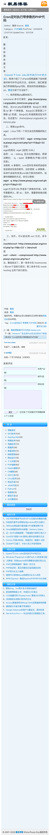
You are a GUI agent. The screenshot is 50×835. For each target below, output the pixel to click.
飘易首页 (8, 10)
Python (11, 489)
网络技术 (11, 440)
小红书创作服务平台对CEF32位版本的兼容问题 (26, 518)
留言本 (16, 10)
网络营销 (11, 454)
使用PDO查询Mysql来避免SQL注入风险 (23, 575)
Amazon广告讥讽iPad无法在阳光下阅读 (29, 333)
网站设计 (11, 458)
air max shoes (10, 342)
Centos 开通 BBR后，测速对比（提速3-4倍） (26, 540)
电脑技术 (11, 444)
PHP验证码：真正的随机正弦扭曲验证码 (23, 568)
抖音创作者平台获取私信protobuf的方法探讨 (25, 522)
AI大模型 (11, 499)
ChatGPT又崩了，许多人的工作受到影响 (23, 543)
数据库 (10, 447)
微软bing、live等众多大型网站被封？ (22, 588)
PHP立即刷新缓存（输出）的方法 (20, 564)
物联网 (10, 492)
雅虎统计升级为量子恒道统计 (18, 606)
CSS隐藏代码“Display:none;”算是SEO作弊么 (25, 595)
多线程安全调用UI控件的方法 (18, 599)
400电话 (8, 353)
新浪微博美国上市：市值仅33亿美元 (21, 592)
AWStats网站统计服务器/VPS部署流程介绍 (24, 526)
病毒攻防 (11, 451)
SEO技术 (11, 433)
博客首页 (11, 430)
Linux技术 (12, 478)
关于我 (23, 10)
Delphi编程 (12, 468)
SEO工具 (11, 475)
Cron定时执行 (16, 323)
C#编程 (11, 471)
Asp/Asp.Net (13, 437)
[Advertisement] (26, 55)
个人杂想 (11, 461)
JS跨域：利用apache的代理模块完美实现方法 (26, 560)
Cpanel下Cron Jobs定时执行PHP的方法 (23, 553)
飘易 (27, 25)
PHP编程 (18, 29)
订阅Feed (32, 10)
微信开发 (11, 496)
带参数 (25, 323)
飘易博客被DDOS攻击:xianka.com (26, 330)
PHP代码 (33, 323)
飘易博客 (19, 832)
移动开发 (11, 482)
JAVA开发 (12, 485)
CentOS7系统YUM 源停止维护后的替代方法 (25, 536)
